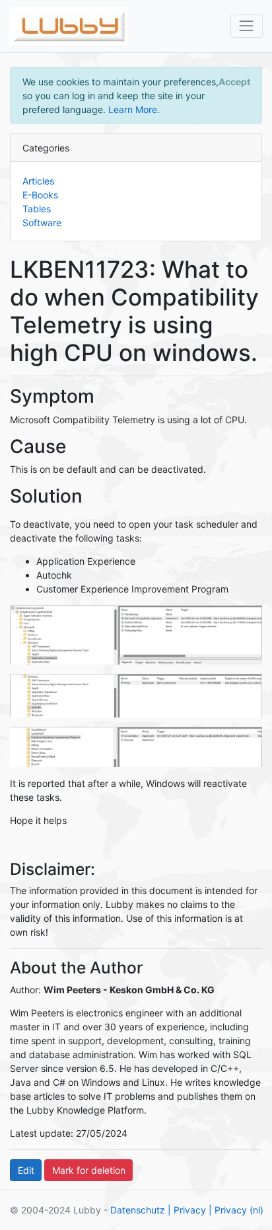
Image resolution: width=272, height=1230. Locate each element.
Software (41, 222)
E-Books (40, 194)
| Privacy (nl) (236, 1209)
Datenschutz (137, 1209)
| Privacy (187, 1209)
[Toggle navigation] (246, 26)
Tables (36, 208)
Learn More (132, 109)
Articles (38, 180)
